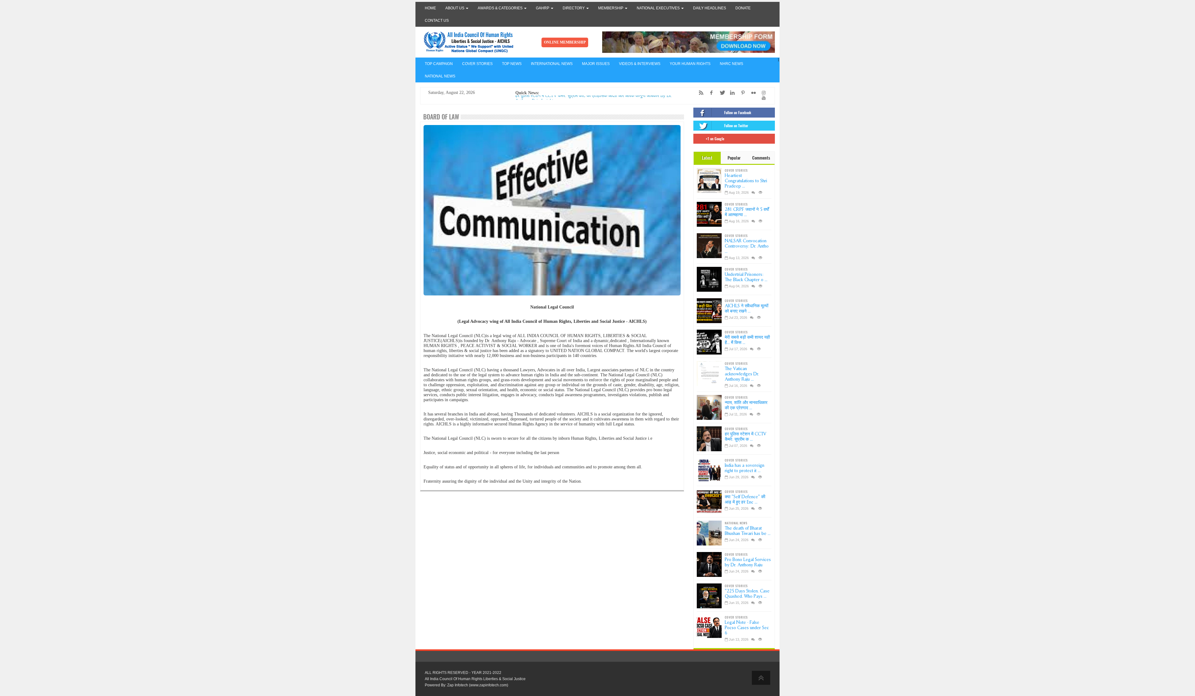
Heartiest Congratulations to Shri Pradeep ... (746, 181)
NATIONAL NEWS (440, 76)
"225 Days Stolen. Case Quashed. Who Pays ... (747, 593)
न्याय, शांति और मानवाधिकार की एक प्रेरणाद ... (746, 405)
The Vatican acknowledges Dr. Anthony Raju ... (742, 374)
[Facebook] (710, 92)
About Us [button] (455, 8)
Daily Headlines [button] (709, 8)
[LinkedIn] (731, 92)
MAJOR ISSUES (596, 64)
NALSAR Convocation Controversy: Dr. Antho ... (747, 246)
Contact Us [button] (437, 20)
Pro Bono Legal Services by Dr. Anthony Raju (748, 562)
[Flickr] (752, 92)
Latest (707, 158)
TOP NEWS (512, 64)
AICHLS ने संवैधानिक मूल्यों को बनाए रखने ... (746, 308)
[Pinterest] (741, 92)
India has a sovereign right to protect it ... (744, 468)
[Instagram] (762, 92)
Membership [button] (611, 8)
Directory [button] (574, 8)
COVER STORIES (477, 64)
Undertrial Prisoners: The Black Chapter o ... (746, 277)
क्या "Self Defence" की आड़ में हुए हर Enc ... (745, 499)
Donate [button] (743, 8)
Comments (761, 158)
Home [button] (430, 8)
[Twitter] (720, 92)
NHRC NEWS (731, 64)
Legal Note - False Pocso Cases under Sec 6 (747, 628)
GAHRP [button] (543, 8)
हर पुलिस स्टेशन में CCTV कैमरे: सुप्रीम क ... (745, 436)
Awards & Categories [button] (500, 8)
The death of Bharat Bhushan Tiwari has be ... (748, 531)
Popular (734, 158)
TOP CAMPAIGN (439, 64)
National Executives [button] (659, 8)
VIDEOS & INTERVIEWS (639, 64)
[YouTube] (762, 97)
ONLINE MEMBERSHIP (565, 42)
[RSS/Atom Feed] (699, 92)
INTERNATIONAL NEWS (552, 64)
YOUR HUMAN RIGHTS (690, 64)
